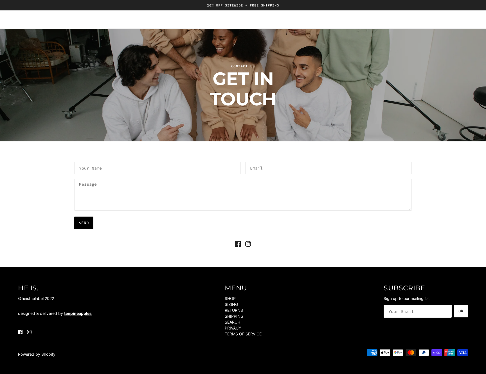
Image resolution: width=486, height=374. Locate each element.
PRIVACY (233, 328)
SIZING (231, 304)
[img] (238, 243)
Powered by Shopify (36, 354)
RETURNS (234, 310)
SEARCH (232, 322)
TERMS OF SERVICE (243, 333)
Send (84, 222)
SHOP (230, 298)
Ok (461, 310)
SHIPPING (234, 316)
